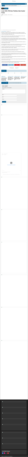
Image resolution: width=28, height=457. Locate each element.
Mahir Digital (11, 456)
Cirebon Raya (3, 76)
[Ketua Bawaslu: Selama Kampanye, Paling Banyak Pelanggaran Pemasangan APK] (17, 75)
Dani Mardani (5, 14)
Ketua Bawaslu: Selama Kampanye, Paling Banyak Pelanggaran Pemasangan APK (17, 78)
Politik (12, 76)
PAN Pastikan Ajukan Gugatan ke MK (23, 78)
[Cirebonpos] (14, 1)
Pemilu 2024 (10, 14)
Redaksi (5, 31)
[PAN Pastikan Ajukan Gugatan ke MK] (24, 75)
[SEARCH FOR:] (22, 5)
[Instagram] (4, 453)
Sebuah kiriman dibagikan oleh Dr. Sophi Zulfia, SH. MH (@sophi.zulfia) (11, 174)
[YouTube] (8, 453)
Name (3, 94)
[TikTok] (6, 453)
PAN (8, 14)
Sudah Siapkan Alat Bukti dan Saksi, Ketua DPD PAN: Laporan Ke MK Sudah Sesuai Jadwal (4, 79)
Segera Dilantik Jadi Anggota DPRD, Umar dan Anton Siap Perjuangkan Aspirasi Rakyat (11, 78)
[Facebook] (2, 453)
